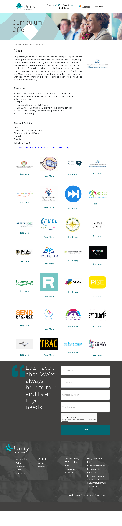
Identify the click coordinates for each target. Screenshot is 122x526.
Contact (50, 5)
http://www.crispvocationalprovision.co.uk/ (41, 147)
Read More (24, 174)
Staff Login (64, 8)
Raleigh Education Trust (21, 466)
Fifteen (102, 495)
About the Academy (43, 464)
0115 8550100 (93, 479)
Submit (85, 430)
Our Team (20, 473)
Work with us (22, 459)
